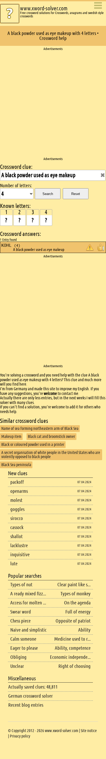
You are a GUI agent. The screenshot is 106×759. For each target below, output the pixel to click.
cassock (16, 527)
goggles (17, 509)
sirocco (16, 518)
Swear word (20, 612)
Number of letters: (16, 186)
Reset (75, 194)
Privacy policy (20, 736)
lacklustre (19, 545)
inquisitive (20, 554)
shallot (16, 536)
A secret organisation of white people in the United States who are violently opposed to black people (50, 454)
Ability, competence (73, 648)
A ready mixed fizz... (28, 593)
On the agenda (77, 602)
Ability (84, 630)
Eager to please (24, 648)
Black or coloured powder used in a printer (32, 444)
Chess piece (20, 621)
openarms (19, 491)
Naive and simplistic (28, 630)
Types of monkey (75, 593)
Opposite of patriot (73, 621)
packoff (17, 482)
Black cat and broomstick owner (51, 436)
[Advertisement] (53, 104)
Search (47, 194)
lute (13, 563)
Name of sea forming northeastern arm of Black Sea (39, 428)
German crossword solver (30, 696)
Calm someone (23, 639)
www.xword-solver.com (43, 8)
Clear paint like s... (74, 584)
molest (16, 500)
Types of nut (21, 584)
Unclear (17, 666)
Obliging (18, 657)
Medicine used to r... (72, 639)
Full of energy (78, 612)
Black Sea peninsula (16, 464)
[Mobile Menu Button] (98, 6)
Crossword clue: (16, 167)
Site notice (89, 730)
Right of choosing (74, 666)
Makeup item (11, 436)
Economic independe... (70, 657)
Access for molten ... (28, 602)
